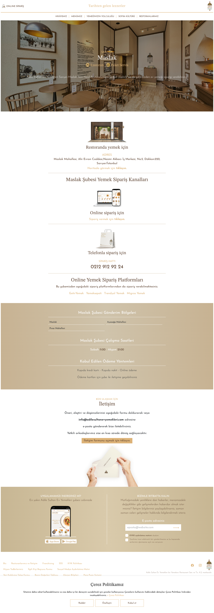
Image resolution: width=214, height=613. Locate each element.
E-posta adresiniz (153, 520)
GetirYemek (76, 293)
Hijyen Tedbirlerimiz (13, 569)
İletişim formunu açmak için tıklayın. (107, 440)
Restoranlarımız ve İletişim (24, 563)
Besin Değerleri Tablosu (46, 575)
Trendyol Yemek (114, 293)
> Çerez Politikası (115, 595)
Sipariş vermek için (107, 219)
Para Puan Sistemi (93, 575)
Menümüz (76, 16)
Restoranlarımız (149, 16)
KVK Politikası (75, 563)
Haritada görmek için (107, 168)
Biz (4, 563)
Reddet (81, 603)
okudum (144, 535)
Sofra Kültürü (126, 16)
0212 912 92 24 (107, 267)
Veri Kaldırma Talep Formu (16, 575)
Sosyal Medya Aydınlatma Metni (73, 569)
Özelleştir (107, 603)
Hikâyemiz (61, 16)
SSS (61, 563)
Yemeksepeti (94, 293)
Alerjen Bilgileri (70, 575)
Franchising (48, 563)
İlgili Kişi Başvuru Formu (40, 569)
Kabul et (132, 603)
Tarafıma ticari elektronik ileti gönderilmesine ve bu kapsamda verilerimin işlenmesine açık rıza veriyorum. (155, 540)
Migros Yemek (136, 293)
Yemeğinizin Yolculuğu (100, 16)
